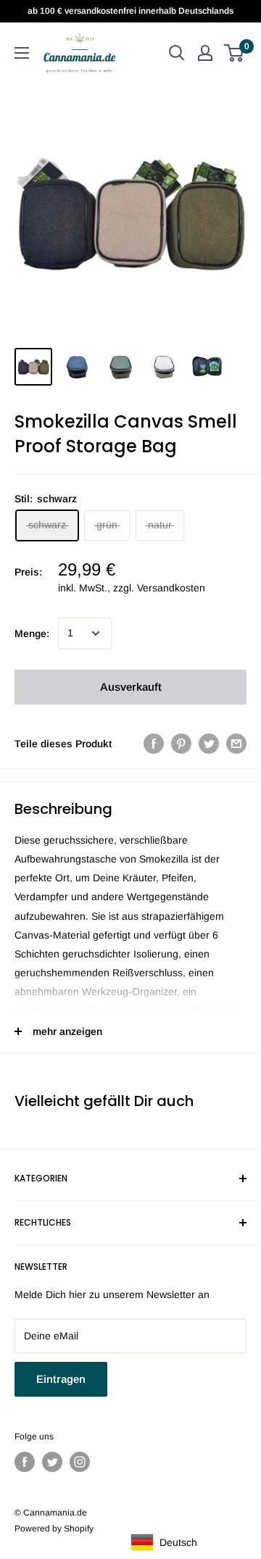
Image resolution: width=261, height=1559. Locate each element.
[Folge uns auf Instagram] (80, 1462)
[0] (234, 53)
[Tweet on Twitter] (209, 743)
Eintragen (61, 1379)
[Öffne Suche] (177, 53)
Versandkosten (171, 588)
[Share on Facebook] (154, 743)
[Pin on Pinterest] (181, 743)
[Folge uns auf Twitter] (52, 1462)
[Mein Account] (205, 53)
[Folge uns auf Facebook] (24, 1462)
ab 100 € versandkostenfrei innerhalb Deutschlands (130, 11)
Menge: (31, 633)
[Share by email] (236, 743)
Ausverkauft (131, 687)
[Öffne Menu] (21, 53)
